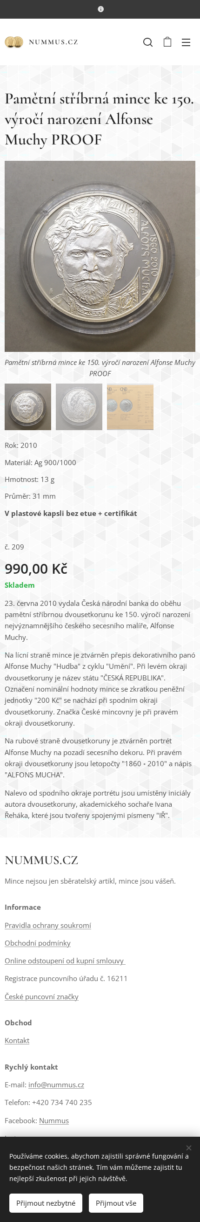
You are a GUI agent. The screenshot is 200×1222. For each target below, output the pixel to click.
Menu (186, 42)
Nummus (54, 1120)
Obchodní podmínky (38, 942)
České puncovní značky (42, 996)
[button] (148, 42)
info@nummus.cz (56, 1084)
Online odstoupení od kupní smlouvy (65, 960)
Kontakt (17, 1040)
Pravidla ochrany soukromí (48, 925)
